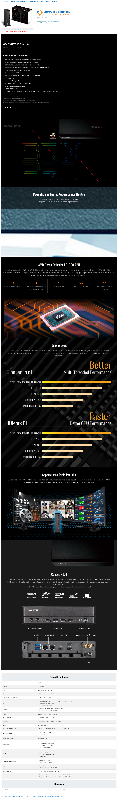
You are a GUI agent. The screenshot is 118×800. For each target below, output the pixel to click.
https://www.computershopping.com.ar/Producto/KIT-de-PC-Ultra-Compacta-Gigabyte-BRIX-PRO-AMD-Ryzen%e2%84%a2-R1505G (32, 796)
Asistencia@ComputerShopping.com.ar (50, 21)
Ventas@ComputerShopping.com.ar (45, 22)
